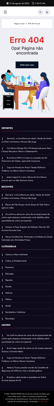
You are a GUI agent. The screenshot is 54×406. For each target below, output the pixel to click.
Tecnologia (10, 318)
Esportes (8, 280)
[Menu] (5, 12)
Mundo (8, 286)
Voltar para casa (27, 65)
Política (8, 299)
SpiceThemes (42, 401)
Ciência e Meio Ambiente (16, 254)
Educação (9, 273)
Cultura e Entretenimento (16, 260)
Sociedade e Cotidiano (15, 312)
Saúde (8, 305)
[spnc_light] (47, 12)
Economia (9, 267)
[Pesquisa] (41, 12)
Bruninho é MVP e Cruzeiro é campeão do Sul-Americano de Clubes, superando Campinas (24, 159)
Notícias (8, 292)
